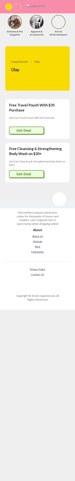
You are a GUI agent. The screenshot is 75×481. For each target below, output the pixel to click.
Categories (37, 251)
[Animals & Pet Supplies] (14, 22)
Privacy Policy (37, 269)
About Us (37, 236)
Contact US (37, 274)
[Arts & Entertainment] (58, 22)
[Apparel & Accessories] (36, 22)
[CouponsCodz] (36, 5)
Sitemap (37, 241)
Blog (37, 246)
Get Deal (24, 130)
